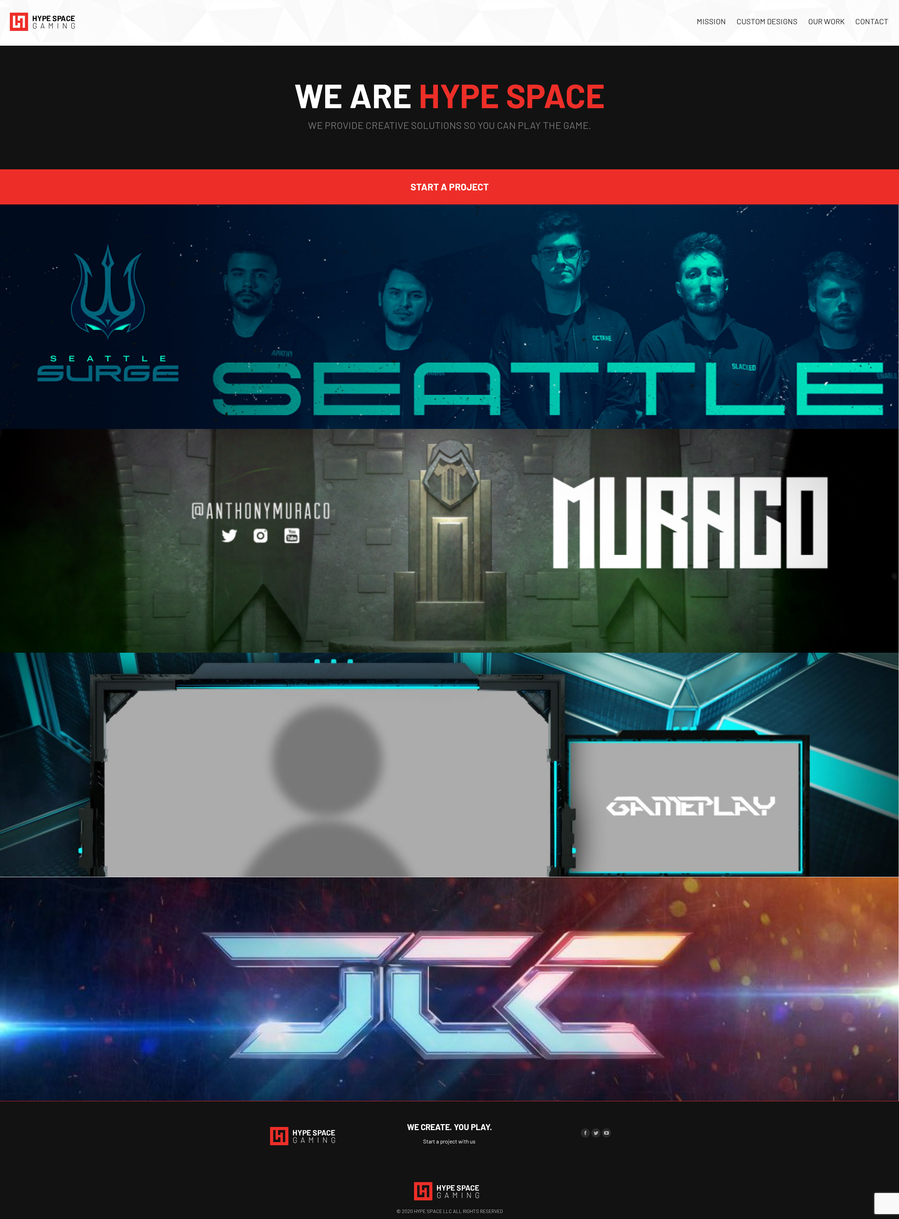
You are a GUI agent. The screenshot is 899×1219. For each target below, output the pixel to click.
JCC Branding (449, 1088)
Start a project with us (449, 1141)
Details (449, 396)
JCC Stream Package (449, 864)
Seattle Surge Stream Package (449, 416)
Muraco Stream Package (449, 640)
